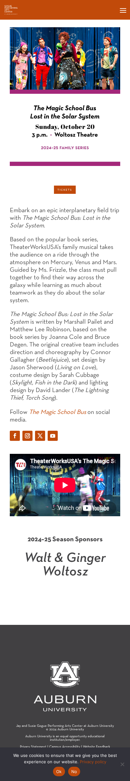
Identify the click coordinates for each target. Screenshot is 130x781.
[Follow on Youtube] (53, 436)
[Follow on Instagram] (27, 436)
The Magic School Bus (57, 412)
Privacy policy (93, 761)
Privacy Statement (33, 746)
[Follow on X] (40, 436)
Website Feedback (96, 746)
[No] (122, 764)
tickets (64, 189)
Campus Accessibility (64, 746)
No (74, 771)
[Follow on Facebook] (15, 436)
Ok (59, 771)
